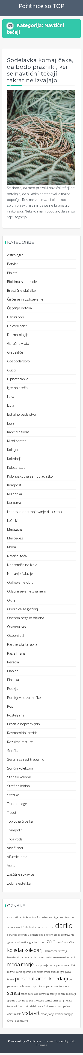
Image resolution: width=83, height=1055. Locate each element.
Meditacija (15, 529)
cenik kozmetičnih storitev (21, 927)
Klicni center (16, 440)
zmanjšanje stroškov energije (57, 1014)
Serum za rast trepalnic (25, 759)
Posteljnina (15, 715)
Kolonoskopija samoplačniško (30, 476)
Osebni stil (15, 635)
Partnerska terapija (22, 644)
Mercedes (15, 538)
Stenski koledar (19, 777)
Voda (11, 865)
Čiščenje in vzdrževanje (25, 299)
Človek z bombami (17, 1020)
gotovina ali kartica (17, 942)
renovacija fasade (59, 986)
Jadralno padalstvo (21, 414)
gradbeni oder (36, 942)
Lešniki (12, 520)
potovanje (12, 986)
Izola (10, 405)
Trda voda (15, 839)
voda (27, 1013)
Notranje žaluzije (20, 573)
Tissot (11, 812)
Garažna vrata (18, 343)
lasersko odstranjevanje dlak (22, 957)
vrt (37, 1013)
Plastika (13, 679)
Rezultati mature (20, 741)
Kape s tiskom (18, 432)
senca (13, 992)
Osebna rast (17, 626)
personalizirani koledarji (41, 978)
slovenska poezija (48, 993)
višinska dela (14, 1014)
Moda (11, 547)
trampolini (13, 1006)
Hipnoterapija (17, 379)
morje (27, 964)
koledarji (34, 950)
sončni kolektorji (67, 993)
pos (70, 979)
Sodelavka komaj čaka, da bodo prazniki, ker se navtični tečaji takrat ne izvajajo (40, 70)
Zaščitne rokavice (20, 874)
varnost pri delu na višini (34, 1006)
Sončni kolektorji (20, 768)
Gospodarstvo (18, 361)
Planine (13, 670)
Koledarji (14, 458)
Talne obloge (17, 803)
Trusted (59, 1041)
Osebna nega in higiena (25, 617)
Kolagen (13, 449)
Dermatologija (18, 334)
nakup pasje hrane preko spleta (52, 965)
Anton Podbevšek (38, 917)
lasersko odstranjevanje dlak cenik (57, 957)
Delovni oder (17, 325)
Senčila (12, 750)
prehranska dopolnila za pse (34, 986)
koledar (15, 950)
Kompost (14, 485)
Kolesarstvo (16, 467)
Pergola (13, 662)
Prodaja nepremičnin (23, 724)
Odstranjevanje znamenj (26, 591)
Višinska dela (17, 856)
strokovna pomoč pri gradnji (49, 1000)
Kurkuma (14, 502)
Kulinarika (14, 493)
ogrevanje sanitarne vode (36, 971)
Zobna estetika (19, 883)
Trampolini (15, 830)
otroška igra (57, 971)
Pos (10, 706)
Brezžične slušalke (21, 290)
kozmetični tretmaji (55, 951)
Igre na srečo (17, 387)
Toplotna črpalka (20, 821)
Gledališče (15, 352)
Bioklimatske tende (22, 281)
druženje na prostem (41, 934)
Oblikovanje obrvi (20, 582)
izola (50, 941)
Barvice (12, 263)
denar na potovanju (18, 934)
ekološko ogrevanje (64, 934)
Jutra (10, 423)
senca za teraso (29, 993)
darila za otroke (45, 927)
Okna (11, 600)
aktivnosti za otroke (17, 917)
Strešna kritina (18, 785)
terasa (68, 1000)
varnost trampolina (59, 1006)
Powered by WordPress (24, 1041)
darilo (64, 925)
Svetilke (13, 794)
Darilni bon (15, 317)
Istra (10, 396)
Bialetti (12, 272)
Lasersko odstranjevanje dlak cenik (34, 511)
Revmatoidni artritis (22, 732)
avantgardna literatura (61, 917)
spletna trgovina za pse (20, 1000)
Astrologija (15, 255)
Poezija (12, 688)
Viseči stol (15, 848)
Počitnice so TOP (41, 6)
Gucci (11, 370)
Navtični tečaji (17, 556)
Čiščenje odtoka (19, 308)
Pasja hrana (16, 653)
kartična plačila (65, 942)
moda (13, 964)
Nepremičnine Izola (22, 564)
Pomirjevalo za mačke (24, 697)
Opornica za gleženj (22, 609)
